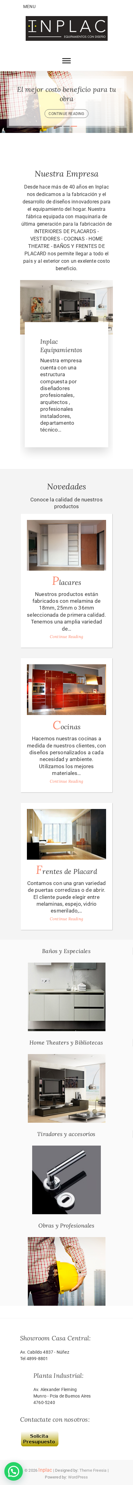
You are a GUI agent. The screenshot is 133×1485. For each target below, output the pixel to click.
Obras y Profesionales (66, 1225)
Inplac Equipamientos (61, 346)
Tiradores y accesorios (66, 1134)
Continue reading (66, 114)
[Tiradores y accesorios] (66, 1149)
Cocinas (66, 725)
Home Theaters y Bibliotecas (66, 1042)
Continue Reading (66, 636)
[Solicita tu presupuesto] (39, 1433)
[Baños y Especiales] (66, 966)
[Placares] (66, 545)
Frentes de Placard (66, 870)
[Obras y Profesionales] (66, 1240)
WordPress (78, 1477)
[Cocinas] (66, 689)
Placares (66, 581)
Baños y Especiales (66, 951)
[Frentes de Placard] (66, 834)
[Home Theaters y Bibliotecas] (66, 1057)
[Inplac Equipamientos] (66, 283)
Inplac (45, 1470)
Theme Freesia (93, 1470)
